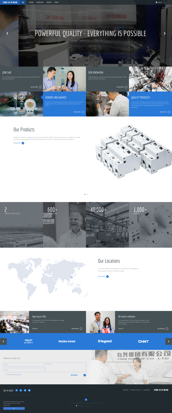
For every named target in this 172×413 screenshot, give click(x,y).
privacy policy (17, 374)
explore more (17, 143)
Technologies (40, 2)
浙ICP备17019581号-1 (98, 403)
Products (49, 2)
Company (31, 2)
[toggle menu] (23, 2)
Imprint (125, 390)
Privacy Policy (135, 390)
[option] (86, 33)
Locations (146, 390)
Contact (56, 2)
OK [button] (14, 408)
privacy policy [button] (6, 405)
